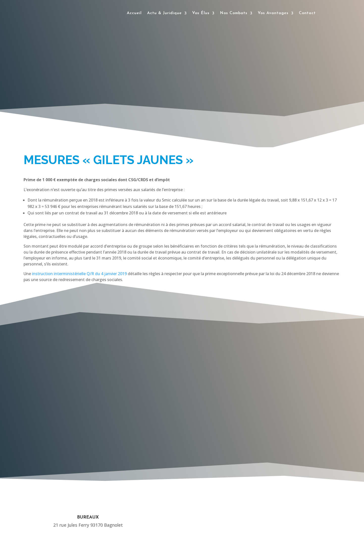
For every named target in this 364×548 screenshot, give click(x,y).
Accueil (134, 13)
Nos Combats (233, 13)
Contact (307, 13)
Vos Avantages (273, 13)
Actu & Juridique (164, 13)
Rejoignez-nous (218, 417)
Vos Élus (200, 13)
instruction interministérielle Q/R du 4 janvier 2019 (79, 273)
